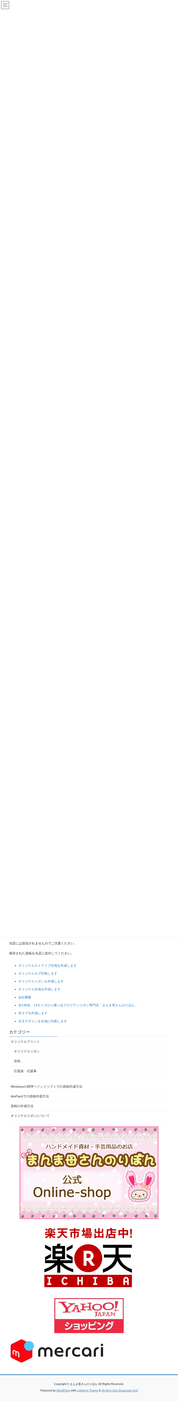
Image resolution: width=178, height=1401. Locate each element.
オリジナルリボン (27, 1051)
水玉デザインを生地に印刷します (42, 1021)
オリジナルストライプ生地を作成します (47, 965)
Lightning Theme (87, 1390)
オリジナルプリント (25, 1041)
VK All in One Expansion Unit (119, 1390)
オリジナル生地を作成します (39, 989)
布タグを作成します (33, 1013)
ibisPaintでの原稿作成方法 (30, 1096)
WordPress (63, 1390)
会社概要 (24, 997)
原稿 (17, 1061)
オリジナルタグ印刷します (37, 973)
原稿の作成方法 (22, 1106)
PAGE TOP (169, 1355)
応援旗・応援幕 (25, 1071)
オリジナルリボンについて (30, 1116)
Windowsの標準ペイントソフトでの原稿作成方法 (46, 1086)
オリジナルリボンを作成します (41, 981)
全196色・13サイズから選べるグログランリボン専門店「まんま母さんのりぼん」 (78, 1005)
